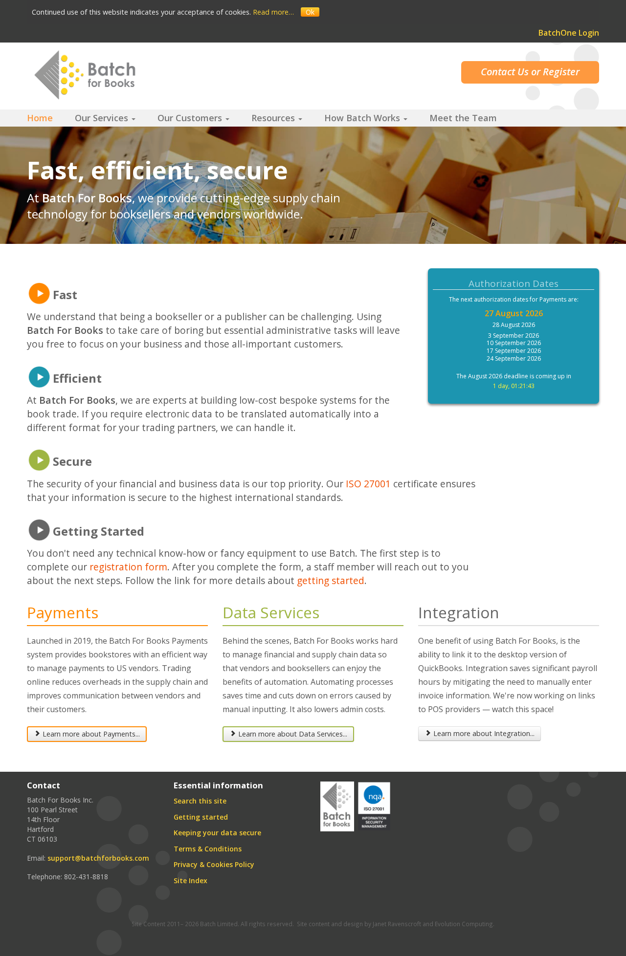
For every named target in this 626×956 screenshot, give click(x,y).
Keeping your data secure (217, 832)
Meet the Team (463, 118)
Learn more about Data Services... (292, 734)
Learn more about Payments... (91, 734)
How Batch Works (363, 118)
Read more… (273, 12)
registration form (128, 566)
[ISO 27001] (374, 805)
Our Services (103, 118)
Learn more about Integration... (484, 733)
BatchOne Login (568, 32)
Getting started (201, 817)
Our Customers (190, 118)
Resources (274, 118)
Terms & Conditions (208, 848)
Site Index (190, 880)
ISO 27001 (368, 483)
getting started (330, 580)
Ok (310, 12)
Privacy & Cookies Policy (214, 864)
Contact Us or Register (530, 71)
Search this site (200, 800)
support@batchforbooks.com (98, 858)
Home (40, 118)
